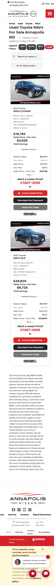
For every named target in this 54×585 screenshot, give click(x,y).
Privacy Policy (30, 532)
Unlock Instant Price (31, 193)
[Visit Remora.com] (38, 539)
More (29, 174)
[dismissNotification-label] (48, 557)
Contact (24, 514)
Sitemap (19, 532)
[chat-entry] (46, 574)
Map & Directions (42, 514)
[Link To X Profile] (19, 509)
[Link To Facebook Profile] (13, 509)
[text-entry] (33, 574)
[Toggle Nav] (50, 13)
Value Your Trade (30, 207)
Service (12, 514)
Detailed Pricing (28, 149)
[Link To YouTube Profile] (24, 509)
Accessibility (44, 532)
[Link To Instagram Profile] (29, 509)
